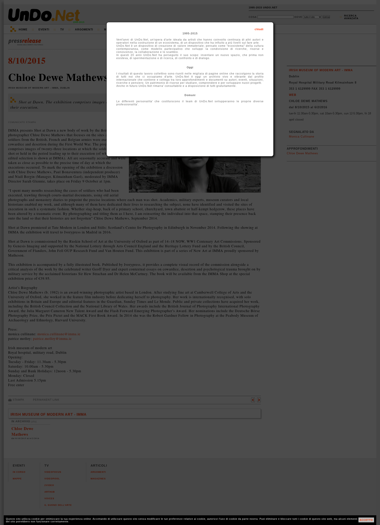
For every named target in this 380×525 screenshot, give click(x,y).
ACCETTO (366, 520)
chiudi (259, 29)
